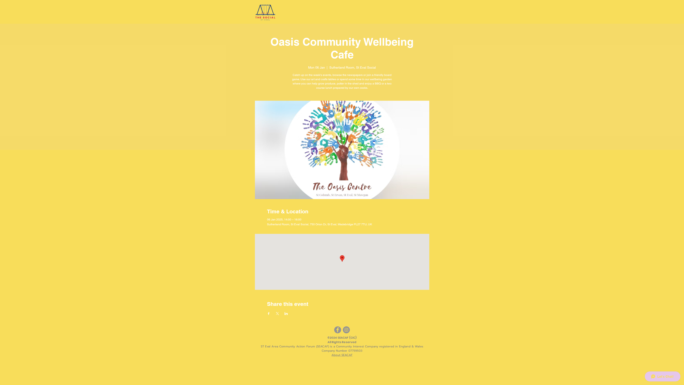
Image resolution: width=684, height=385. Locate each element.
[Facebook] (337, 329)
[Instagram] (346, 329)
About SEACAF (342, 355)
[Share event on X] (277, 313)
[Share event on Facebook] (268, 313)
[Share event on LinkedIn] (286, 313)
